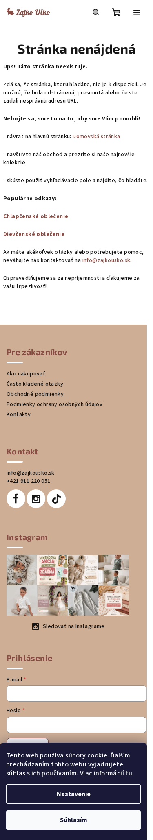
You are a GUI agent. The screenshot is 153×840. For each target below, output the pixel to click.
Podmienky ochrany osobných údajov (54, 404)
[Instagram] (36, 498)
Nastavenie (74, 794)
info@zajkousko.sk (31, 473)
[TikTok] (56, 498)
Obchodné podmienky (35, 394)
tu (128, 773)
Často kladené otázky (35, 384)
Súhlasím (73, 820)
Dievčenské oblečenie (33, 234)
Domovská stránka (96, 137)
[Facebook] (16, 498)
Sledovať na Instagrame (74, 626)
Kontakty (19, 414)
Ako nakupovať (26, 374)
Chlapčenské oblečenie (35, 216)
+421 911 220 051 (28, 481)
